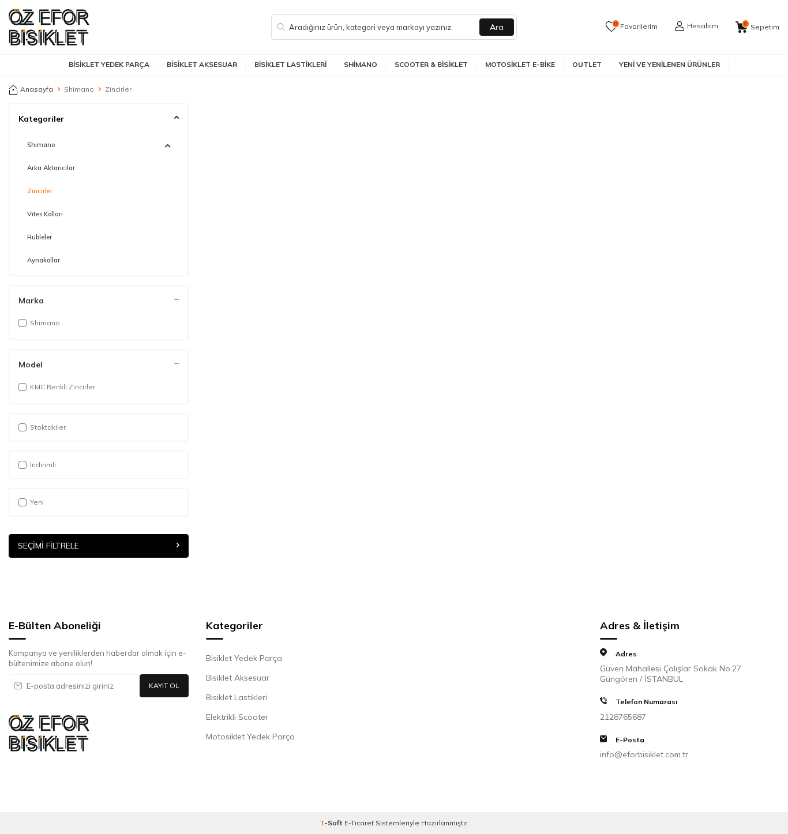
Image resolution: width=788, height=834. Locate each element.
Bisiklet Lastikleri (290, 64)
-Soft (332, 822)
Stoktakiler (48, 427)
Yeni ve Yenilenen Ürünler (669, 64)
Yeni (37, 502)
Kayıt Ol (164, 685)
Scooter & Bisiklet (431, 64)
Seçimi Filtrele (48, 546)
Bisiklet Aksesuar (202, 64)
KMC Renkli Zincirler (62, 386)
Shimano (360, 64)
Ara (497, 27)
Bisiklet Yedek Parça (109, 64)
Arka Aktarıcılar (51, 168)
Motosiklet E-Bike (520, 64)
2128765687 (623, 717)
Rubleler (39, 237)
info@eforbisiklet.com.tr (644, 754)
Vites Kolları (45, 214)
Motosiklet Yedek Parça (250, 736)
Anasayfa (36, 89)
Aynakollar (43, 260)
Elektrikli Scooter (237, 717)
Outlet (587, 64)
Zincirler (39, 191)
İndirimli (43, 464)
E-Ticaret (359, 822)
